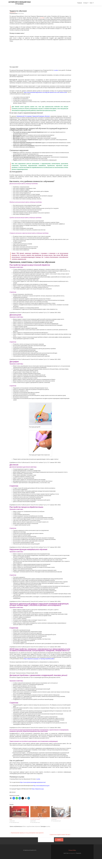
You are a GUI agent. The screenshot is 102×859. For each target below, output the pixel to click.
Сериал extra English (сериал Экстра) (60, 834)
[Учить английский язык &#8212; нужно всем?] (61, 811)
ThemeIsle (78, 853)
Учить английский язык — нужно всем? (60, 818)
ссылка (42, 17)
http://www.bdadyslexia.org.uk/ (41, 785)
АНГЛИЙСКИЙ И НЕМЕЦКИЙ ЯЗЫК (19, 2)
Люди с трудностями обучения (31, 826)
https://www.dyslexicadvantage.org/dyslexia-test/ (33, 782)
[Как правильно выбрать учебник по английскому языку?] (40, 811)
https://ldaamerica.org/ (38, 789)
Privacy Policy (72, 850)
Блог (91, 3)
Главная (79, 3)
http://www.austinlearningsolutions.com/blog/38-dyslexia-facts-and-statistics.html (45, 92)
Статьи (85, 3)
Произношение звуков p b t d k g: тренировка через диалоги (27, 832)
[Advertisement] (40, 54)
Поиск (59, 839)
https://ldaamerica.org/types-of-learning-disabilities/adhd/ (39, 658)
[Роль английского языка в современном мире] (19, 811)
